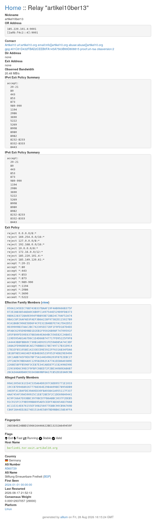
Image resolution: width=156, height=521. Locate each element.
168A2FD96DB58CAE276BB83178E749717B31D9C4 (39, 345)
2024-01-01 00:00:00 (18, 484)
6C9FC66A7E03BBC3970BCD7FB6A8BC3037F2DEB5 (39, 398)
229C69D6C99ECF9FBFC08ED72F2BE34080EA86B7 (39, 368)
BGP (47, 476)
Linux (8, 509)
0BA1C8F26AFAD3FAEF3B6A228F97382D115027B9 (39, 319)
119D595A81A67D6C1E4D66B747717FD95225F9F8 (39, 338)
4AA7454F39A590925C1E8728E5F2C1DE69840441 (39, 394)
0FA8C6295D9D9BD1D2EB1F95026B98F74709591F (39, 330)
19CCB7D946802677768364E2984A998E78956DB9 (39, 386)
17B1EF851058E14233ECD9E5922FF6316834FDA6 (39, 349)
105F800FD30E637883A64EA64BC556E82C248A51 (39, 334)
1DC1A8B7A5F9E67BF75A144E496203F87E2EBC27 (39, 357)
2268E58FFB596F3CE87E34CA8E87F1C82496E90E (39, 364)
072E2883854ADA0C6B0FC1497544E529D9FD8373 (39, 311)
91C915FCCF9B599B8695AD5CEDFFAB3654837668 (39, 401)
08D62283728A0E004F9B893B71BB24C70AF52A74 (39, 315)
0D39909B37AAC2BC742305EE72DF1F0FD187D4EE (39, 326)
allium (64, 517)
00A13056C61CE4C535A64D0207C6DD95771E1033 (39, 383)
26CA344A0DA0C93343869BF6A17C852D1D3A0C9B (39, 372)
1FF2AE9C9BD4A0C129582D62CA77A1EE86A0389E (39, 360)
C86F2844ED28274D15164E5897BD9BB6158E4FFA (39, 409)
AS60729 (11, 468)
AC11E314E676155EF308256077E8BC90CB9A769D (39, 405)
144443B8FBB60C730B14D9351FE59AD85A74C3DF (39, 342)
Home (13, 7)
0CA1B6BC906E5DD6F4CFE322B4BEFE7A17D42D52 (39, 323)
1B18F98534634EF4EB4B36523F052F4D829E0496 (39, 353)
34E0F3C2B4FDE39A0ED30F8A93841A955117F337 (39, 390)
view (45, 302)
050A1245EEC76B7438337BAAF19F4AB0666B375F (39, 308)
